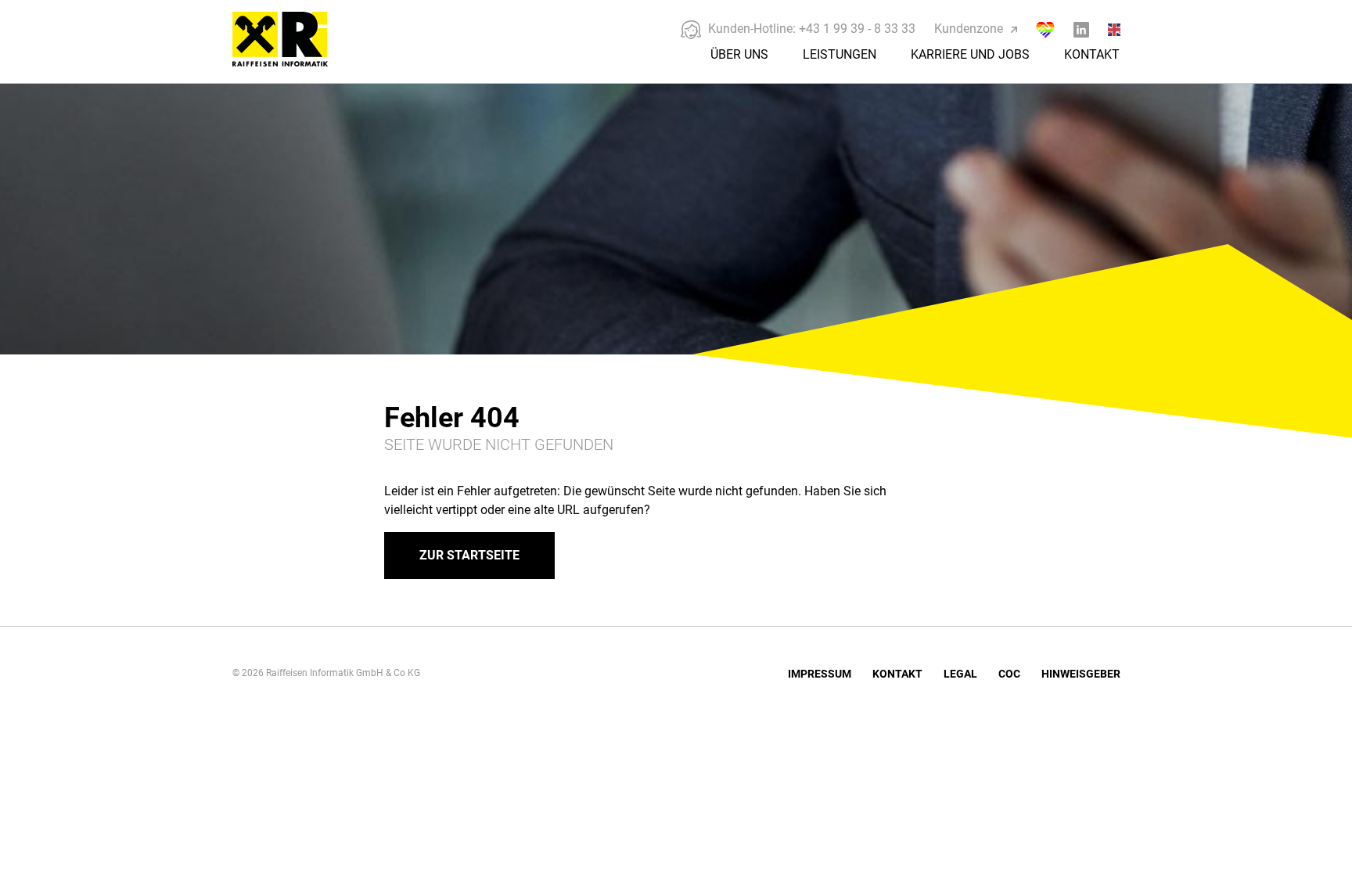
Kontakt (1092, 54)
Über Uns (739, 54)
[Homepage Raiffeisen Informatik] (296, 61)
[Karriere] (1045, 29)
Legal (960, 673)
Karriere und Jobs (970, 54)
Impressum (819, 673)
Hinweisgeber (1080, 673)
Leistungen (839, 54)
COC (1009, 673)
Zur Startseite (469, 555)
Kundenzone (968, 28)
